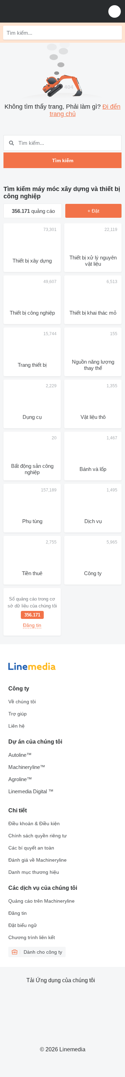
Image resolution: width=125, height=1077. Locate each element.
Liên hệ (16, 726)
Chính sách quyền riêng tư (37, 835)
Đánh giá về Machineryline (37, 860)
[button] (114, 11)
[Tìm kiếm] (115, 33)
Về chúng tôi (22, 701)
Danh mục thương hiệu (33, 872)
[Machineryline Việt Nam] (48, 11)
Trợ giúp (17, 713)
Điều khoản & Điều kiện (34, 823)
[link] (32, 612)
